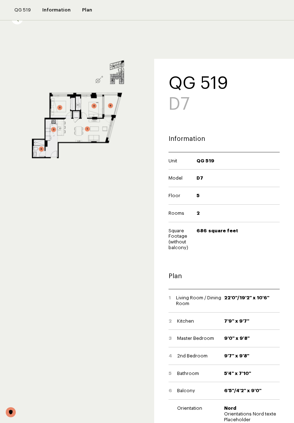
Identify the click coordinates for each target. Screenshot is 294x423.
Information (56, 10)
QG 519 (22, 10)
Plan (87, 10)
